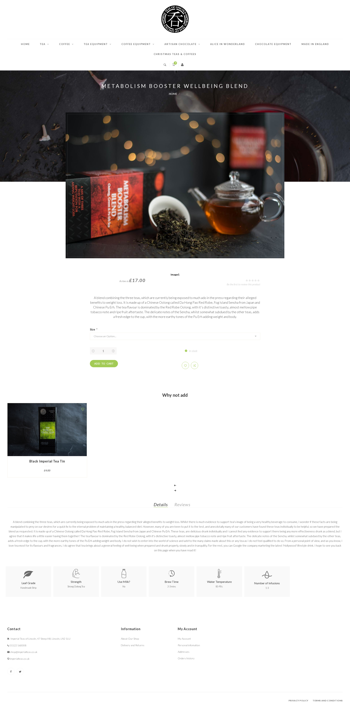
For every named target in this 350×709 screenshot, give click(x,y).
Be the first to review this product (243, 284)
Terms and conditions (328, 700)
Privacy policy (298, 700)
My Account (184, 638)
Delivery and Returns (132, 645)
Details (161, 504)
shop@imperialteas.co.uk (23, 651)
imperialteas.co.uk (20, 658)
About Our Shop (130, 638)
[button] (185, 365)
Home (25, 44)
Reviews (182, 504)
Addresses (183, 651)
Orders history (186, 658)
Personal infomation (189, 645)
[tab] (164, 505)
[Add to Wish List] (82, 409)
